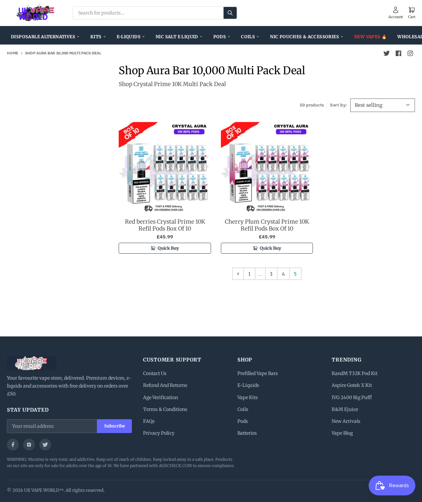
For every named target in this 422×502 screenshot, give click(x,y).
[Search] (230, 13)
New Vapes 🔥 (370, 37)
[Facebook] (13, 445)
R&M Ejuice (345, 409)
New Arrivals (346, 421)
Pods (219, 37)
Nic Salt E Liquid (177, 37)
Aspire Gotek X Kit (352, 385)
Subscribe (114, 426)
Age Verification (160, 397)
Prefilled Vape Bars (257, 373)
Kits (96, 37)
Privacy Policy (158, 433)
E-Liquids (129, 37)
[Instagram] (29, 445)
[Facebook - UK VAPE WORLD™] (398, 53)
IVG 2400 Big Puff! (352, 397)
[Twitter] (45, 445)
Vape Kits (247, 397)
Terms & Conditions (165, 409)
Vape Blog (342, 433)
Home (12, 52)
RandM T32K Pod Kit (354, 373)
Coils (248, 37)
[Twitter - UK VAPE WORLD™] (386, 53)
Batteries (247, 433)
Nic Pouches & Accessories (304, 37)
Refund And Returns (165, 385)
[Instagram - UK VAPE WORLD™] (410, 53)
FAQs (149, 421)
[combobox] (155, 12)
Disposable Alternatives (43, 37)
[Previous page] (238, 273)
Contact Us (154, 373)
